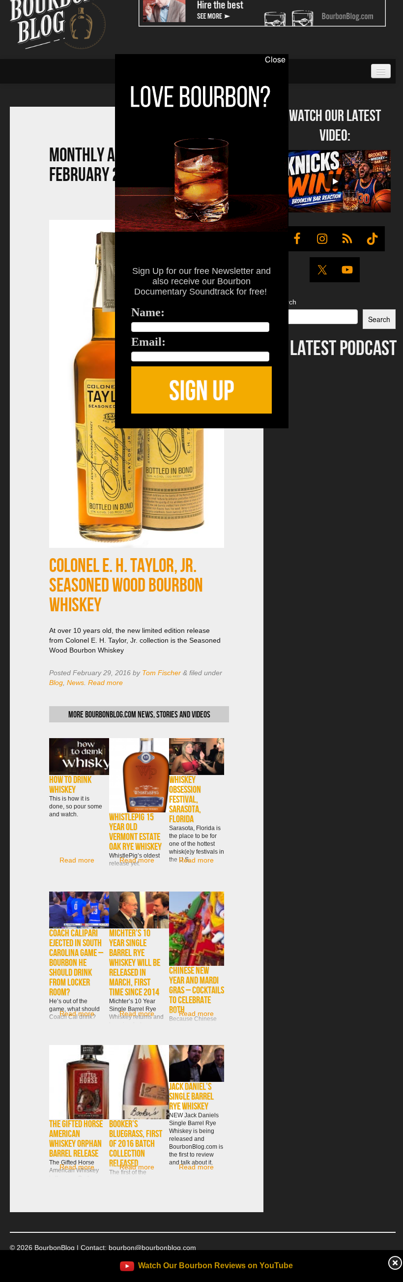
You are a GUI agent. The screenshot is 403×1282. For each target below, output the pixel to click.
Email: (148, 342)
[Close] (14, 433)
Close (275, 59)
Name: (148, 312)
